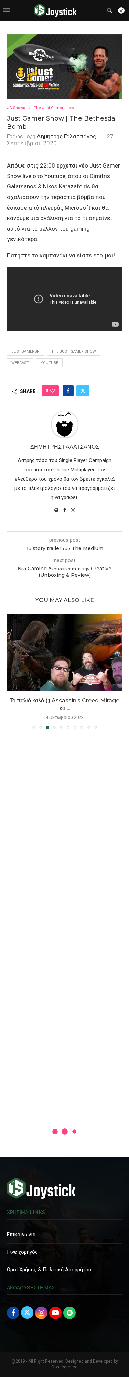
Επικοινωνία (21, 1234)
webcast (20, 362)
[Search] (109, 10)
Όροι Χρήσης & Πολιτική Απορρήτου (49, 1269)
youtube (49, 362)
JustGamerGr (25, 351)
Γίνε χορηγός (22, 1252)
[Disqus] (64, 833)
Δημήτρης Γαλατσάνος (66, 136)
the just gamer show (73, 351)
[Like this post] (52, 390)
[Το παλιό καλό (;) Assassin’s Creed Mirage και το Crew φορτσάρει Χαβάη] (64, 652)
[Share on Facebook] (68, 390)
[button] (13, 671)
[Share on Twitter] (82, 390)
